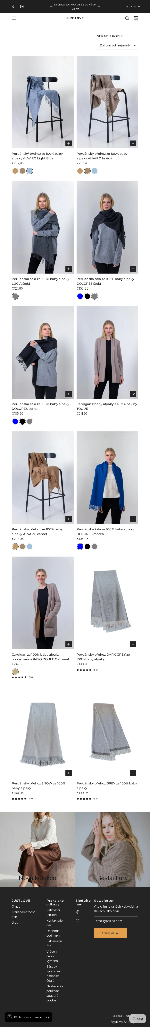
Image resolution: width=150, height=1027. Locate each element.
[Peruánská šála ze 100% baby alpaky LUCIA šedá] (43, 227)
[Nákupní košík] (136, 18)
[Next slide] (99, 7)
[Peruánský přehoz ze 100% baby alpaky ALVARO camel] (43, 477)
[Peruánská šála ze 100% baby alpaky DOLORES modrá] (107, 477)
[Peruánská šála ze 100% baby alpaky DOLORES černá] (43, 352)
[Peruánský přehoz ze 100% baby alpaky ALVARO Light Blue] (43, 102)
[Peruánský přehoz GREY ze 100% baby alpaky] (107, 731)
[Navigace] (14, 18)
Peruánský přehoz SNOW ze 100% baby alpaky (38, 786)
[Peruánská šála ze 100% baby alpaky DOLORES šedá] (107, 227)
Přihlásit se (110, 933)
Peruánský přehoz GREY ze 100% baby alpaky (107, 786)
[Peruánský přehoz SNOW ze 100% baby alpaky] (43, 731)
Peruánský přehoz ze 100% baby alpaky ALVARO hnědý (102, 156)
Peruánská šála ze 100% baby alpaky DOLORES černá (40, 406)
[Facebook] (13, 7)
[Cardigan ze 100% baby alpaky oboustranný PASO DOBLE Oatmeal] (43, 603)
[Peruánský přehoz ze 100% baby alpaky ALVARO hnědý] (107, 102)
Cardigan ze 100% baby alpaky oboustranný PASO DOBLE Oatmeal (40, 657)
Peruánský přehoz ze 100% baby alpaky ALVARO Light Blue (37, 156)
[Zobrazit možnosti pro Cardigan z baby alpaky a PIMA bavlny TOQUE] (133, 394)
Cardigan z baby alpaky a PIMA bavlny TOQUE (107, 406)
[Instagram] (22, 7)
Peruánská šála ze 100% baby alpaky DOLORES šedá (105, 281)
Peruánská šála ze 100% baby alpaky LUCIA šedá (40, 281)
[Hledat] (127, 18)
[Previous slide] (51, 7)
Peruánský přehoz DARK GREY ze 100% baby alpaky (103, 657)
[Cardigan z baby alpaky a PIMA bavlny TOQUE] (107, 352)
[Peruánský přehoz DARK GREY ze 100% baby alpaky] (107, 603)
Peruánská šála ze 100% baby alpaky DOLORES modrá (105, 531)
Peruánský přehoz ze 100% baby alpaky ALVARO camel (37, 531)
